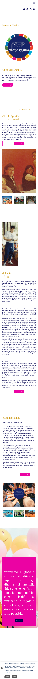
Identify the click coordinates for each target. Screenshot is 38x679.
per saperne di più (19, 144)
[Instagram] (27, 9)
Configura (7, 672)
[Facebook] (24, 9)
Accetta (7, 676)
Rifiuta (14, 676)
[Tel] (34, 9)
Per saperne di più (7, 85)
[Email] (31, 9)
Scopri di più (19, 620)
